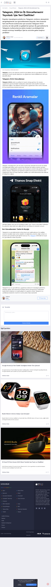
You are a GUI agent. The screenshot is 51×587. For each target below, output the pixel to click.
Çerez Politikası (20, 585)
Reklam (3, 518)
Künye (3, 525)
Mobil (19, 493)
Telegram (33, 235)
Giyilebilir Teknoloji (7, 498)
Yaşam (19, 511)
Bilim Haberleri (6, 503)
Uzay (19, 503)
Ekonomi (5, 493)
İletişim (3, 527)
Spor (4, 490)
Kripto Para (20, 490)
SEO (19, 506)
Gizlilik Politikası (5, 516)
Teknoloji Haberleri (22, 509)
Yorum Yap (43, 298)
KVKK (3, 520)
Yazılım (4, 511)
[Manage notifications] (48, 584)
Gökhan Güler (5, 375)
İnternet (5, 501)
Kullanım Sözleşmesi (6, 523)
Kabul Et (31, 584)
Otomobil (20, 495)
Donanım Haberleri (7, 495)
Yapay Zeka (5, 509)
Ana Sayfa (4, 8)
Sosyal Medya (12, 8)
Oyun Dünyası (21, 498)
